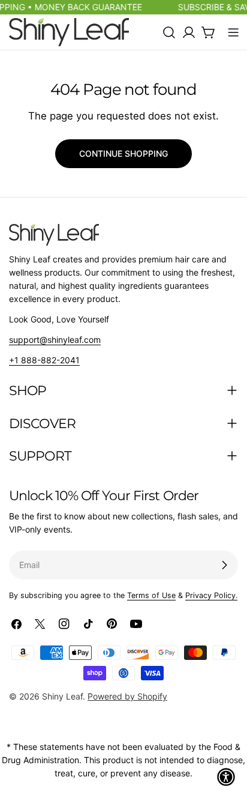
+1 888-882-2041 (44, 360)
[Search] (169, 32)
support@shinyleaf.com (55, 339)
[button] (226, 777)
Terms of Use (151, 595)
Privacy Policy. (211, 595)
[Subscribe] (224, 565)
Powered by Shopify (127, 696)
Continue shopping (123, 153)
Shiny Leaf (62, 696)
